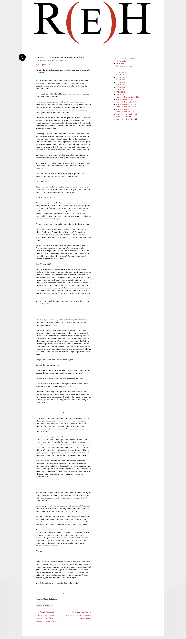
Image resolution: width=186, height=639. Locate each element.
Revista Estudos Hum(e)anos (56, 60)
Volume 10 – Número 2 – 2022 (126, 117)
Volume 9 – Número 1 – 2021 (126, 109)
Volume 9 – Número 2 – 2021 (126, 112)
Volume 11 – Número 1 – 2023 (126, 119)
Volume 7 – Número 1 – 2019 (126, 99)
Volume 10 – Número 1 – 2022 (126, 114)
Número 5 (48, 605)
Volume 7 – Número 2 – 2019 (126, 102)
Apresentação (121, 61)
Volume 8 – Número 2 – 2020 (126, 107)
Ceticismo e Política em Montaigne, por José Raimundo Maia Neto (78, 615)
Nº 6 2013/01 (120, 90)
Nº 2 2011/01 (120, 80)
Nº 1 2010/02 (120, 77)
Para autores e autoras (124, 66)
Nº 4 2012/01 (120, 85)
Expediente (120, 63)
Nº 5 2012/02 (120, 87)
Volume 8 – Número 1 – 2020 (126, 104)
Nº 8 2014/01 (120, 94)
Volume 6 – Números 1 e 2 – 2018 (128, 97)
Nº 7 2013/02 (120, 92)
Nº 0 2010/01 (120, 75)
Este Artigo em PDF (43, 65)
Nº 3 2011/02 (120, 82)
